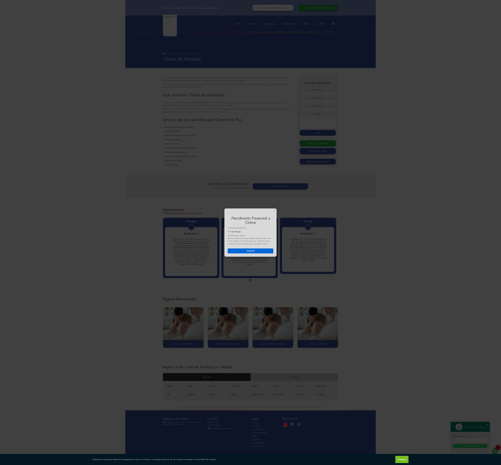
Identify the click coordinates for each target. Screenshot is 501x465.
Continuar (402, 459)
